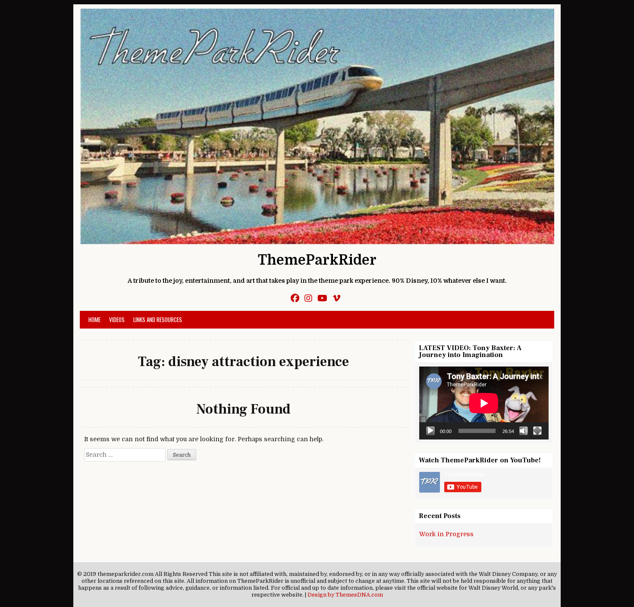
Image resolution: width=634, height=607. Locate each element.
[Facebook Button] (295, 298)
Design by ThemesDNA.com (345, 595)
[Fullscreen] (537, 431)
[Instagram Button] (308, 298)
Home (94, 319)
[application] (484, 403)
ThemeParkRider (317, 260)
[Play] (430, 431)
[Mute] (523, 431)
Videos (117, 319)
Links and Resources (157, 319)
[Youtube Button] (322, 298)
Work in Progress (446, 534)
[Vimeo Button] (336, 298)
